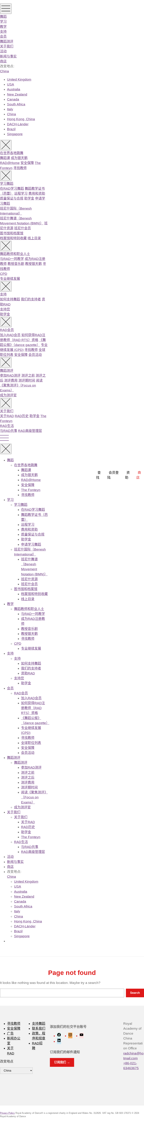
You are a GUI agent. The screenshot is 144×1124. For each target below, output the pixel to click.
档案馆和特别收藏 (13, 238)
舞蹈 (3, 16)
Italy (10, 109)
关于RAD (7, 416)
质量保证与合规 (11, 198)
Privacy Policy (7, 1113)
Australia (13, 89)
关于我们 (6, 46)
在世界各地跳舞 (11, 153)
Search (135, 992)
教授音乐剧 (16, 264)
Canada (13, 99)
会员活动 (35, 355)
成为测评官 (8, 395)
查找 (98, 475)
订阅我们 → (62, 1062)
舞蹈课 (5, 158)
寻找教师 (20, 168)
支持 (3, 31)
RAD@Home (10, 163)
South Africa (16, 104)
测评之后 (27, 777)
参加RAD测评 (10, 375)
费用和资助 (36, 193)
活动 (3, 51)
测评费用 (11, 380)
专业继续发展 (10, 279)
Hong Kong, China (21, 119)
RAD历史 (22, 416)
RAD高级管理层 (30, 431)
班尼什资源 (29, 579)
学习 (3, 21)
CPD (3, 274)
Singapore (15, 134)
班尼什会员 (22, 228)
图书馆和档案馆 (11, 233)
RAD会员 (7, 330)
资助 (127, 475)
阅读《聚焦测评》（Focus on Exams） (21, 385)
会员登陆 (113, 475)
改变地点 (6, 1061)
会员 (3, 36)
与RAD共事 (8, 431)
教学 (3, 27)
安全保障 (27, 163)
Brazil (11, 129)
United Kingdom (19, 79)
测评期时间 (26, 380)
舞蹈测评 (6, 41)
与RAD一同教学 (12, 259)
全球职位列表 (31, 743)
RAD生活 (7, 426)
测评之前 (28, 375)
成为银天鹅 (19, 158)
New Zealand (17, 94)
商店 (3, 61)
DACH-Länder (17, 124)
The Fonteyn (30, 490)
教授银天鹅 (33, 264)
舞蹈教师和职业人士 (15, 254)
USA (10, 84)
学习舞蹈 (6, 184)
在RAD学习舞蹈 (12, 188)
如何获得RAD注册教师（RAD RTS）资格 (33, 708)
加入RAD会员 (10, 335)
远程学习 (21, 193)
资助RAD (28, 673)
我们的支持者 (31, 299)
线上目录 (34, 238)
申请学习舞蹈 (31, 544)
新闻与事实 (8, 56)
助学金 (29, 198)
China (4, 71)
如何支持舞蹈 (10, 299)
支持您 (5, 309)
